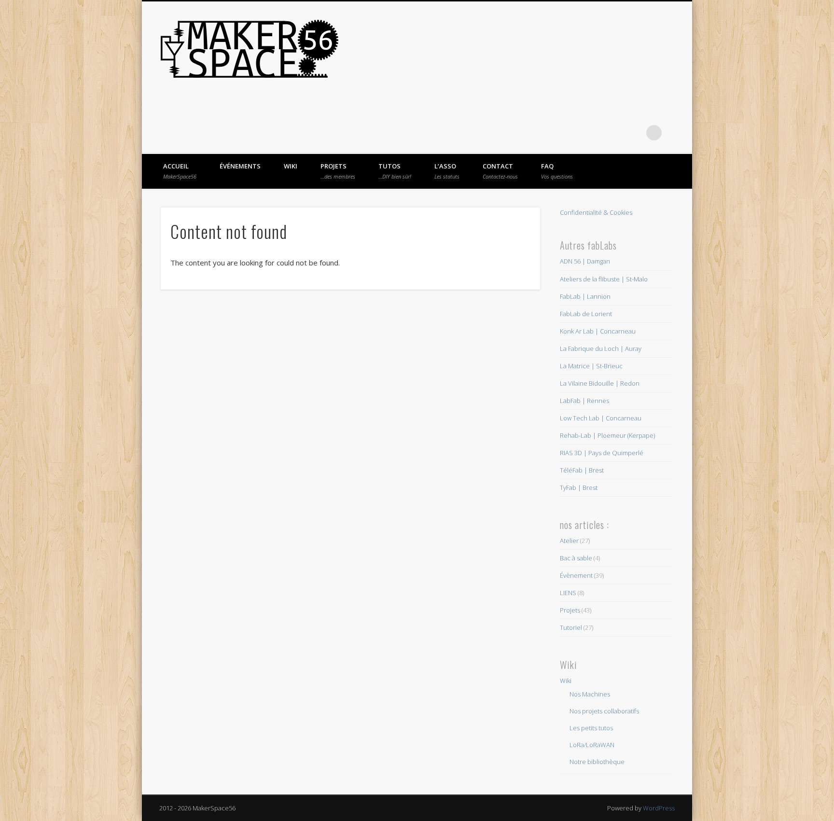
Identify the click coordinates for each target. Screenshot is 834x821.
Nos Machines (590, 694)
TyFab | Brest (579, 487)
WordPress (659, 808)
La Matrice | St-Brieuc (591, 366)
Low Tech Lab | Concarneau (600, 418)
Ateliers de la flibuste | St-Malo (604, 279)
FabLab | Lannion (585, 296)
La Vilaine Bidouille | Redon (599, 383)
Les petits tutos (591, 728)
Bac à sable (576, 558)
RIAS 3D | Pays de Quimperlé (601, 452)
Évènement (576, 575)
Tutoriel (571, 627)
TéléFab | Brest (582, 470)
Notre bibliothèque (597, 761)
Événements (240, 166)
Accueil (179, 171)
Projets (337, 171)
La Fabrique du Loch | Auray (600, 348)
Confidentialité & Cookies (596, 212)
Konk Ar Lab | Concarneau (598, 331)
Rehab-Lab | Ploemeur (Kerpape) (607, 435)
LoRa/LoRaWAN (592, 744)
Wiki (290, 166)
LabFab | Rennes (584, 400)
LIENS (568, 592)
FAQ (557, 171)
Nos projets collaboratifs (604, 711)
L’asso (446, 171)
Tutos (394, 171)
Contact (500, 171)
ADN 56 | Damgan (585, 261)
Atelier (569, 540)
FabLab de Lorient (586, 313)
